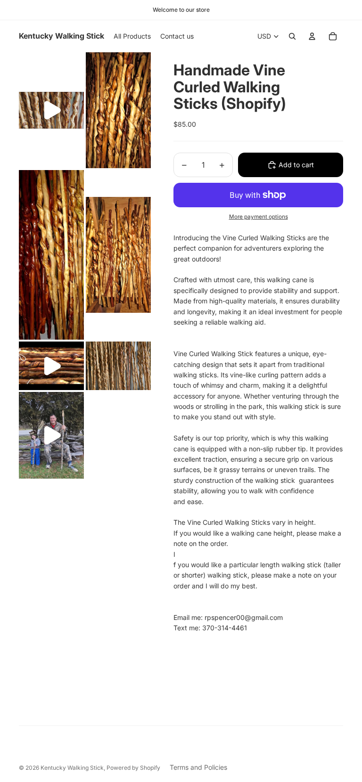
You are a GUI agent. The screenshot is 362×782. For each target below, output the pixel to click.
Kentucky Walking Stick (72, 767)
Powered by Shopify (133, 767)
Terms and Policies (198, 767)
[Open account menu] (312, 36)
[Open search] (292, 36)
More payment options (258, 216)
